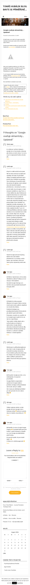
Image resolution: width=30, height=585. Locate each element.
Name (9, 480)
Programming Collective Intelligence (16, 227)
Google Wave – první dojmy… (12, 102)
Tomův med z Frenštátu (10, 570)
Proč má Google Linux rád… (11, 108)
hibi (8, 402)
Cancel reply (15, 453)
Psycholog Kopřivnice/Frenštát (11, 563)
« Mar (4, 553)
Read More (20, 583)
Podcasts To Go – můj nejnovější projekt (13, 521)
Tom (8, 272)
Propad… (7, 104)
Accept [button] (14, 583)
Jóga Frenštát (7, 566)
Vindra (7, 86)
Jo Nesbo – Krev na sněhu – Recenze (12, 518)
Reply (8, 158)
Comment (15, 460)
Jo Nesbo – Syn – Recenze (9, 515)
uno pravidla (12, 47)
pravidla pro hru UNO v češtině (11, 93)
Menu (25, 16)
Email (21, 480)
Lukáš (8, 166)
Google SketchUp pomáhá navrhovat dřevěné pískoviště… (13, 117)
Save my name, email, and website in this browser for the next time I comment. (15, 488)
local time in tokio (15, 75)
